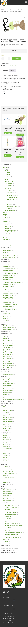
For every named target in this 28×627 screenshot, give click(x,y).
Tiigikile (7, 170)
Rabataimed (10, 203)
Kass (6, 9)
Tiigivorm (7, 176)
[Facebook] (4, 592)
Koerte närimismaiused (8, 365)
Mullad (5, 237)
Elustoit (5, 452)
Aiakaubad (5, 239)
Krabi (4, 450)
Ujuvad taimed (10, 192)
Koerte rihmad (6, 360)
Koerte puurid (6, 356)
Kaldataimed (4, 463)
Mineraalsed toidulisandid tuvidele (13, 525)
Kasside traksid (7, 385)
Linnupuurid (6, 495)
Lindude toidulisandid (8, 497)
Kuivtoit (5, 434)
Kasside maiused (7, 397)
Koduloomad (5, 249)
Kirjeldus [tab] (5, 70)
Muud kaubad (5, 373)
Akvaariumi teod (7, 266)
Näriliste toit (6, 415)
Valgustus (5, 437)
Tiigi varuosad (8, 185)
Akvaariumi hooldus (8, 270)
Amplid (7, 241)
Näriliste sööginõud (7, 414)
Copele (3, 311)
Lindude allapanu (7, 491)
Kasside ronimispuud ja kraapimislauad (12, 399)
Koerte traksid (6, 340)
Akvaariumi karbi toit (10, 309)
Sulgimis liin (8, 516)
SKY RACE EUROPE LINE (11, 505)
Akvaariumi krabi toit (8, 295)
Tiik (4, 169)
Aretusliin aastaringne (10, 503)
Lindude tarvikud (7, 498)
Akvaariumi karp (7, 308)
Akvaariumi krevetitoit (10, 273)
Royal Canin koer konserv (9, 329)
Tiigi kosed (7, 208)
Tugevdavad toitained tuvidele (12, 529)
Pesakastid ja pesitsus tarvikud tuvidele (14, 520)
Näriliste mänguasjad (8, 424)
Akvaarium (4, 261)
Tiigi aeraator (8, 183)
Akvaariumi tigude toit (10, 268)
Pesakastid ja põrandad (10, 514)
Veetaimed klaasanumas (8, 552)
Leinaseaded (6, 406)
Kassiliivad (5, 387)
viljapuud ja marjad (9, 233)
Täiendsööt (6, 541)
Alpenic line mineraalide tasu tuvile (13, 532)
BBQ (4, 212)
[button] (24, 18)
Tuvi (4, 322)
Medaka (7, 289)
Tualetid (5, 381)
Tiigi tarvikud (5, 164)
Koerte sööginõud (7, 363)
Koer (2, 335)
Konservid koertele (7, 352)
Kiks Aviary (4, 371)
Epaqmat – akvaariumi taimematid (13, 282)
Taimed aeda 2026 (6, 484)
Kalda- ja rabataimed (7, 401)
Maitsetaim (8, 226)
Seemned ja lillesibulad (10, 230)
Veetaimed (9, 204)
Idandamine (10, 231)
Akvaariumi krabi (7, 279)
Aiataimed (5, 221)
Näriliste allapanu (7, 421)
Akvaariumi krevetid (8, 272)
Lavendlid (7, 223)
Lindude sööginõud (7, 493)
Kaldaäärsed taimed (12, 206)
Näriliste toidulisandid (8, 423)
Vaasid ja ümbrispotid (8, 374)
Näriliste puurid (7, 419)
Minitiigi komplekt (11, 195)
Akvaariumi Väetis (7, 263)
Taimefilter (10, 190)
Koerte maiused (7, 358)
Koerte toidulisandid (8, 361)
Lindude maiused (7, 500)
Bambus (7, 228)
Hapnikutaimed (5, 333)
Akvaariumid (6, 291)
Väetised (5, 167)
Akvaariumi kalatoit (8, 297)
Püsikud (7, 225)
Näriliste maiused (7, 417)
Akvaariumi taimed (7, 281)
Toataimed (4, 464)
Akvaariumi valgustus (8, 301)
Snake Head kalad (9, 288)
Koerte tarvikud (7, 354)
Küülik (4, 252)
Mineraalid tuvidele (11, 512)
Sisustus (5, 453)
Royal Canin (4, 324)
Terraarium (4, 432)
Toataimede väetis (7, 470)
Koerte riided (6, 367)
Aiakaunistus (6, 219)
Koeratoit (5, 349)
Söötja (6, 217)
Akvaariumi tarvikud (8, 277)
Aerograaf (5, 482)
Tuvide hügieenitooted (10, 530)
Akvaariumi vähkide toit (11, 304)
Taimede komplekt (11, 194)
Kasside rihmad (7, 392)
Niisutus (5, 435)
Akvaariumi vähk (7, 302)
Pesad (4, 318)
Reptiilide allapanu (7, 461)
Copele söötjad (6, 313)
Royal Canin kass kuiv (8, 327)
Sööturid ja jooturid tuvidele (11, 523)
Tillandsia (5, 466)
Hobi (2, 481)
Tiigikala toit (8, 179)
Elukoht (5, 459)
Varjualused (6, 442)
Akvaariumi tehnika (8, 275)
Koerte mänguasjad (7, 342)
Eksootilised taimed (8, 471)
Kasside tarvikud (7, 396)
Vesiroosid (9, 201)
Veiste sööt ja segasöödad (9, 255)
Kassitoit (5, 394)
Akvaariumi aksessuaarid (9, 293)
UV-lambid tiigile (9, 181)
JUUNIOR (7, 509)
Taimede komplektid (6, 550)
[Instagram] (8, 592)
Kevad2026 (4, 369)
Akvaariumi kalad (7, 286)
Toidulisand (6, 426)
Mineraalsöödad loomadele (9, 257)
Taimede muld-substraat (9, 473)
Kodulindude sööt (7, 250)
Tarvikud (7, 243)
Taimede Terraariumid (8, 477)
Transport (5, 455)
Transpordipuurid (7, 388)
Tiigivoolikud (8, 187)
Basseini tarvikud (7, 236)
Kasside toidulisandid (8, 390)
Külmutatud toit (9, 298)
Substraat (5, 446)
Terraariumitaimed (7, 448)
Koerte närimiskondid (8, 345)
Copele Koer (6, 316)
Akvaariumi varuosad (8, 264)
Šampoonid (6, 351)
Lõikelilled (4, 405)
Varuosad (5, 444)
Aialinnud (5, 214)
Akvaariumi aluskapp (8, 284)
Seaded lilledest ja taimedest (9, 548)
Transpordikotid (7, 347)
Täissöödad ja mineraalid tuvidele (13, 511)
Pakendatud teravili (8, 254)
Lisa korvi (16, 58)
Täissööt (5, 430)
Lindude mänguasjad (8, 543)
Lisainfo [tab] (12, 70)
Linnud (3, 488)
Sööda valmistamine (8, 315)
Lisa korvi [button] (20, 134)
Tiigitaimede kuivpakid (12, 197)
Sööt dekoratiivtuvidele (10, 521)
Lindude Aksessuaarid (8, 489)
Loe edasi (7, 133)
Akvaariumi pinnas (7, 306)
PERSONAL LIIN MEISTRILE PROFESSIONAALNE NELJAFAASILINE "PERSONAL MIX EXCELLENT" (14, 536)
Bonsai (5, 475)
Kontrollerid (6, 439)
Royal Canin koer (7, 325)
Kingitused (4, 486)
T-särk (4, 336)
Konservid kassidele (8, 383)
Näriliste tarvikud (7, 410)
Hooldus (5, 338)
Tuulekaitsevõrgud (7, 245)
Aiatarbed (4, 166)
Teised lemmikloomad (7, 409)
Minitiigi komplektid (10, 210)
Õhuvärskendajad (6, 403)
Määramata (4, 331)
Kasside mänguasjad (13, 9)
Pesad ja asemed (7, 343)
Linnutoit (7, 215)
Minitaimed (6, 468)
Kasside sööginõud (7, 378)
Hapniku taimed (11, 199)
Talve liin (7, 518)
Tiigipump (7, 174)
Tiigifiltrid (7, 172)
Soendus (5, 457)
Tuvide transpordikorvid (11, 507)
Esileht (2, 9)
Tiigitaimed (8, 188)
